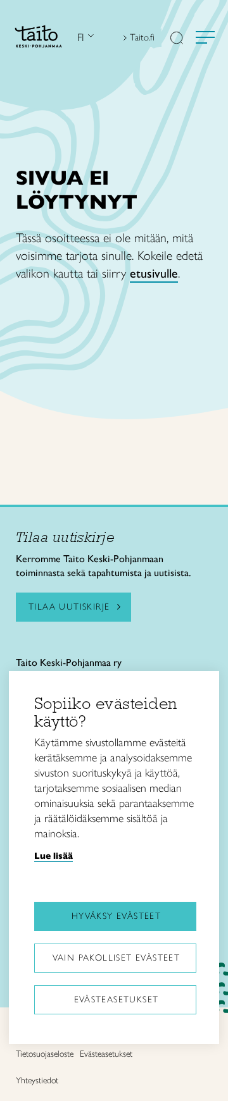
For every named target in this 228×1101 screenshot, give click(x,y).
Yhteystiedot (37, 1080)
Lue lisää (53, 855)
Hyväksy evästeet (116, 916)
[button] (176, 39)
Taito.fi (142, 37)
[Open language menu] (89, 38)
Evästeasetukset (116, 999)
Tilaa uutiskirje (69, 606)
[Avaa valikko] (205, 37)
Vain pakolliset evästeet (116, 957)
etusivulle (154, 273)
